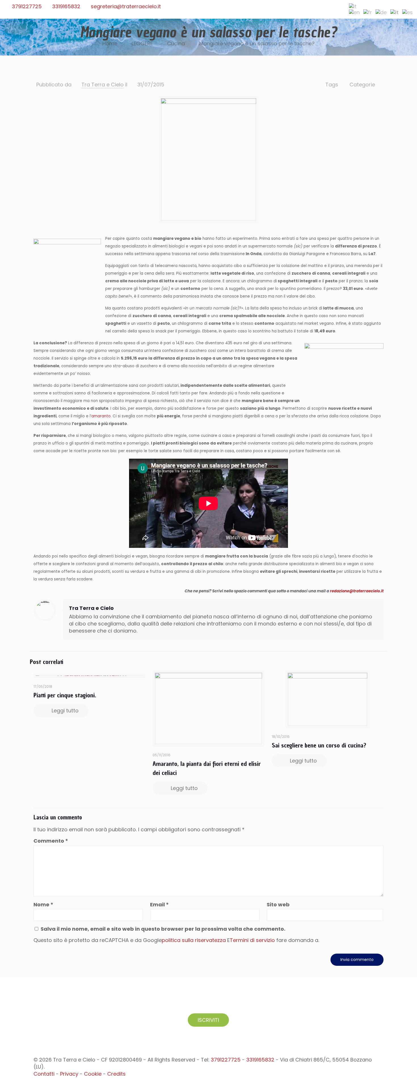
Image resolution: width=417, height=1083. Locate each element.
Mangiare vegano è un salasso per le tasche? (257, 43)
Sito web (278, 904)
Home (109, 43)
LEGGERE (142, 43)
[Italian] (353, 6)
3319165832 (66, 6)
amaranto (101, 416)
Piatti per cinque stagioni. (64, 695)
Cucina (176, 43)
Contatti (43, 1073)
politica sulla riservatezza (194, 940)
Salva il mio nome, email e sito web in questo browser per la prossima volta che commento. (163, 928)
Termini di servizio (252, 940)
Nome (43, 904)
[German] (381, 12)
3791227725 (27, 6)
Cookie (93, 1073)
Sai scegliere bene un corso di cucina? (319, 745)
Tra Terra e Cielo (102, 84)
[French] (367, 12)
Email (159, 904)
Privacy (69, 1073)
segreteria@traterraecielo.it (126, 6)
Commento (50, 840)
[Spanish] (407, 12)
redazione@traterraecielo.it (357, 591)
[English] (354, 12)
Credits (116, 1073)
